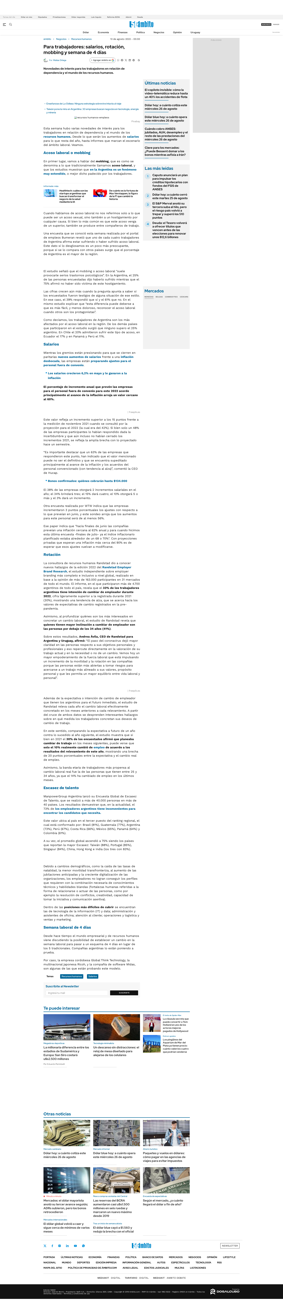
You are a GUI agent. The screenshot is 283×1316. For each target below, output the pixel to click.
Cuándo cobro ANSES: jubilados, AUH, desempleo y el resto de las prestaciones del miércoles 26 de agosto (166, 134)
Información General (136, 1262)
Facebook (52, 1245)
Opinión (177, 32)
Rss (219, 1262)
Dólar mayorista (78, 17)
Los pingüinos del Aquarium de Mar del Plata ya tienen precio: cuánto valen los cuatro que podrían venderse (176, 1045)
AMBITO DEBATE (169, 1277)
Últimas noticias (72, 1257)
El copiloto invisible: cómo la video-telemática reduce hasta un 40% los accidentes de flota (166, 93)
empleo (99, 747)
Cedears (184, 297)
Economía (103, 32)
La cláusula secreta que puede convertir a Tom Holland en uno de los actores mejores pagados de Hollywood (176, 1025)
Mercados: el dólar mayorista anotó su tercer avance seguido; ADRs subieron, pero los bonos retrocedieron (65, 1206)
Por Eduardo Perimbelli (54, 1064)
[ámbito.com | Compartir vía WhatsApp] (118, 60)
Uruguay (195, 32)
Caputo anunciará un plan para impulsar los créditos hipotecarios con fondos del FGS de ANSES (170, 182)
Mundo (66, 1262)
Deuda (140, 17)
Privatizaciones (59, 17)
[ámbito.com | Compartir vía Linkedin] (130, 60)
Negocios (159, 32)
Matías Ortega (59, 60)
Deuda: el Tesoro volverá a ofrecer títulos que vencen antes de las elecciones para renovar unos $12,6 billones (169, 230)
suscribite (266, 24)
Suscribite (124, 993)
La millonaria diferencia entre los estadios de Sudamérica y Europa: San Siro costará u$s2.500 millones (66, 1053)
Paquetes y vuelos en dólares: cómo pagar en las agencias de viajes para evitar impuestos (164, 1157)
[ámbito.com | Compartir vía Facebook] (122, 60)
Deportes (83, 1262)
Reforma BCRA (113, 17)
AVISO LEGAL (130, 1267)
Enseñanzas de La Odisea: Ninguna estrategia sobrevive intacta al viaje (83, 103)
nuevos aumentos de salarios (79, 357)
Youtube (75, 1246)
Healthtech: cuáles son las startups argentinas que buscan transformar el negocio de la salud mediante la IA (73, 196)
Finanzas (122, 32)
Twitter (44, 1246)
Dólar (86, 32)
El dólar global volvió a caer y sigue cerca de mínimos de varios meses (66, 1227)
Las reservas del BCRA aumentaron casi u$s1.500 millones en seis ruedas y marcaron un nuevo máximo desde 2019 (112, 1208)
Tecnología (203, 1262)
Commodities (171, 297)
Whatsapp (83, 1245)
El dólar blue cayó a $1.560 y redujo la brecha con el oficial (113, 1229)
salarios (133, 136)
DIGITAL (108, 1277)
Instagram (59, 1245)
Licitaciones (198, 1267)
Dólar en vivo (26, 17)
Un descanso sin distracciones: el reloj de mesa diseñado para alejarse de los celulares (116, 1051)
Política (140, 32)
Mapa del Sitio (52, 1267)
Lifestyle (229, 1257)
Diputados (42, 17)
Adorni (128, 17)
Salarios (92, 976)
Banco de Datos (152, 1257)
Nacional (49, 1262)
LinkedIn (67, 1245)
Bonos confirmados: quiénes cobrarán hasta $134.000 (87, 481)
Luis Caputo (96, 17)
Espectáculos (180, 1262)
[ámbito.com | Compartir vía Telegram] (133, 60)
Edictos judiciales (156, 1267)
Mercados (176, 1257)
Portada (49, 1257)
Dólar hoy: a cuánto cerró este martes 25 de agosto (170, 196)
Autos (161, 1262)
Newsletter (276, 32)
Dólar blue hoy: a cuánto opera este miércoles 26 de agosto (166, 118)
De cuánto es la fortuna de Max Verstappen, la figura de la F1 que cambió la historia (123, 195)
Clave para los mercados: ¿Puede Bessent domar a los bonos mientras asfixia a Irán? (165, 151)
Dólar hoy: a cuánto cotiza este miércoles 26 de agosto (166, 107)
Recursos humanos (81, 39)
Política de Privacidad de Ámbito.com (92, 1267)
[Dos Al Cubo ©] (225, 1292)
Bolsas (159, 297)
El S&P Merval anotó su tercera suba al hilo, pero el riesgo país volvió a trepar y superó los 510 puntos (169, 211)
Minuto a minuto (53, 1196)
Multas (179, 1267)
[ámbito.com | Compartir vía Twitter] (126, 60)
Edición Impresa (106, 1262)
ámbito (47, 39)
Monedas (148, 297)
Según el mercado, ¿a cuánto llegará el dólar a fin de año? (163, 1202)
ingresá (276, 24)
